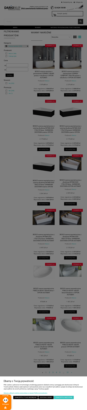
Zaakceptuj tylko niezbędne (25, 397)
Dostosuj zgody (46, 397)
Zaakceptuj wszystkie (63, 397)
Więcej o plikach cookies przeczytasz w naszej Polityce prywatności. (25, 393)
